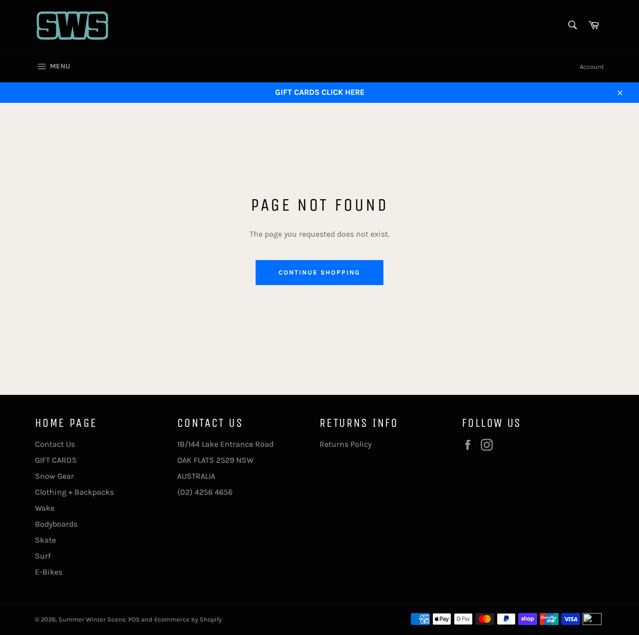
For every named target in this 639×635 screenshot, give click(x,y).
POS (134, 619)
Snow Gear (54, 476)
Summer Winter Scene (92, 619)
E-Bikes (48, 572)
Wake (44, 508)
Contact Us (55, 444)
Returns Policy (345, 444)
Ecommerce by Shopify (188, 619)
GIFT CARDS (56, 460)
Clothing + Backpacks (74, 492)
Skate (45, 540)
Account (592, 66)
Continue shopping (319, 272)
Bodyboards (56, 524)
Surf (42, 556)
